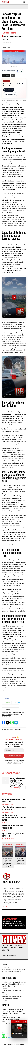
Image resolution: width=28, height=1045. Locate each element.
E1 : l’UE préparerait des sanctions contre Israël (13, 800)
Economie (4, 822)
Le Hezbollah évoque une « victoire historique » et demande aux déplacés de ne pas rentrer (7, 862)
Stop (13, 75)
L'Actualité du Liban (8, 804)
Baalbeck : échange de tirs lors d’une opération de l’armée (12, 1019)
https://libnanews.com (7, 884)
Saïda (22, 714)
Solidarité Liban (15, 788)
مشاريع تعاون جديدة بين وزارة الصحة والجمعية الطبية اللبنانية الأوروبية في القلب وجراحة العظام (17, 782)
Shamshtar (5, 716)
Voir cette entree (10, 94)
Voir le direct (8, 90)
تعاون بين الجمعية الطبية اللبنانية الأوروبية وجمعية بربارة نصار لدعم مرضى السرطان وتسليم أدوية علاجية (14, 1011)
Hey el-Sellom (5, 714)
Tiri (10, 716)
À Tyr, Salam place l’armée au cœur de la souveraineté (14, 808)
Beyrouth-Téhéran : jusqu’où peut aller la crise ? (13, 834)
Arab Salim (8, 712)
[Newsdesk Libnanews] (3, 36)
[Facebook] (3, 906)
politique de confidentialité (15, 762)
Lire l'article (5, 75)
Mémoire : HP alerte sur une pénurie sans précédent (12, 998)
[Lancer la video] (14, 297)
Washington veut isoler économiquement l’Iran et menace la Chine (14, 817)
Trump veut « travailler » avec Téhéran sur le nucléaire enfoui (20, 861)
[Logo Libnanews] (5, 2)
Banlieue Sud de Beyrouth (19, 712)
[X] (6, 906)
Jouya (11, 714)
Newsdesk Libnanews (16, 36)
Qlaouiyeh (16, 714)
